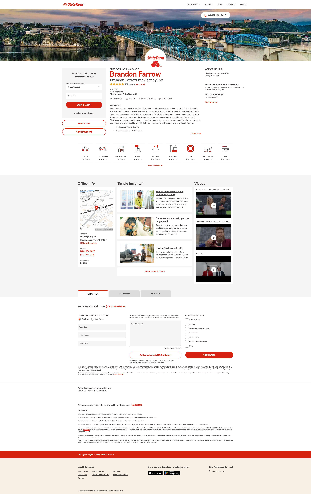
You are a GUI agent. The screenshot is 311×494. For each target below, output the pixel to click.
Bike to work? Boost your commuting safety (169, 193)
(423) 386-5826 (87, 251)
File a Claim (84, 123)
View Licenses (211, 102)
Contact (231, 4)
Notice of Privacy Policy (100, 475)
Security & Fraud (98, 471)
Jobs (219, 4)
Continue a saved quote (84, 113)
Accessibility (117, 471)
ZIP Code (71, 96)
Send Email (209, 355)
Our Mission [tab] (124, 294)
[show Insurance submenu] (199, 4)
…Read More (196, 134)
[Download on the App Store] (155, 473)
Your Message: (137, 323)
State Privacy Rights (120, 475)
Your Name (83, 327)
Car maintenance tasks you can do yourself (173, 220)
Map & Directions (89, 243)
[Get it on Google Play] (172, 473)
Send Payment (84, 132)
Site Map (81, 478)
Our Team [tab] (155, 294)
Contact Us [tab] (93, 294)
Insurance (192, 4)
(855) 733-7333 (118, 374)
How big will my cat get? (169, 248)
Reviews (208, 4)
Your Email (85, 319)
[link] (73, 4)
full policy (86, 429)
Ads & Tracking (83, 471)
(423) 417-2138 (87, 255)
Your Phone (99, 319)
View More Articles (155, 271)
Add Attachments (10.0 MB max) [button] (155, 355)
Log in (243, 4)
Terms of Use (82, 475)
